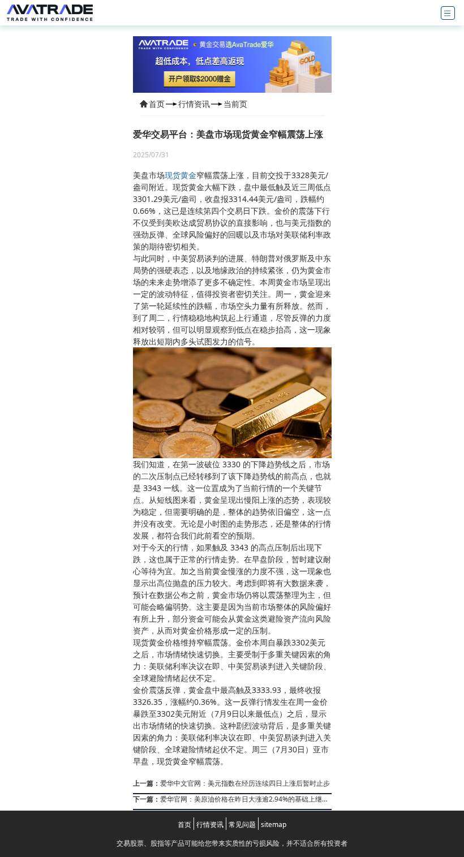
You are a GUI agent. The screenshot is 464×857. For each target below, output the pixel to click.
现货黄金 (180, 175)
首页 (157, 103)
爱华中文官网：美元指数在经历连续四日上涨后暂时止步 (231, 783)
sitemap (273, 824)
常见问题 (242, 824)
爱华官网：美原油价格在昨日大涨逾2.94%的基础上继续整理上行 (231, 799)
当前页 (235, 103)
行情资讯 (194, 103)
